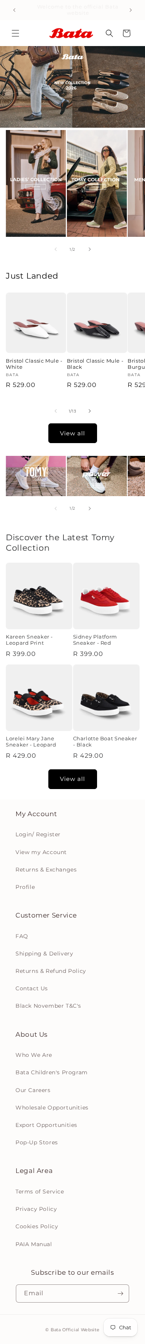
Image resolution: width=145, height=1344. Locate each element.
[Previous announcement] (14, 10)
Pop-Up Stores (36, 1142)
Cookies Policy (36, 1226)
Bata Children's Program (51, 1072)
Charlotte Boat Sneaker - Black (105, 742)
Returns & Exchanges (46, 869)
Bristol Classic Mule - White (34, 364)
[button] (15, 33)
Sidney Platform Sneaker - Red (95, 640)
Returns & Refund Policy (50, 970)
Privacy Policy (36, 1208)
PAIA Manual (33, 1244)
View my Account (41, 852)
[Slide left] (55, 249)
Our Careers (33, 1090)
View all (72, 433)
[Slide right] (89, 249)
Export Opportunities (46, 1124)
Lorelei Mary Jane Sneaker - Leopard (31, 742)
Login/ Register (38, 834)
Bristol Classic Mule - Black (95, 364)
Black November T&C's (48, 1005)
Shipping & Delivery (44, 953)
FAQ (21, 936)
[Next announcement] (130, 10)
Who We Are (33, 1054)
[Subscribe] (120, 1293)
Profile (25, 886)
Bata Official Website (75, 1329)
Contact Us (31, 988)
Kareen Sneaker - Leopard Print (29, 640)
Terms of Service (39, 1191)
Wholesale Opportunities (52, 1107)
